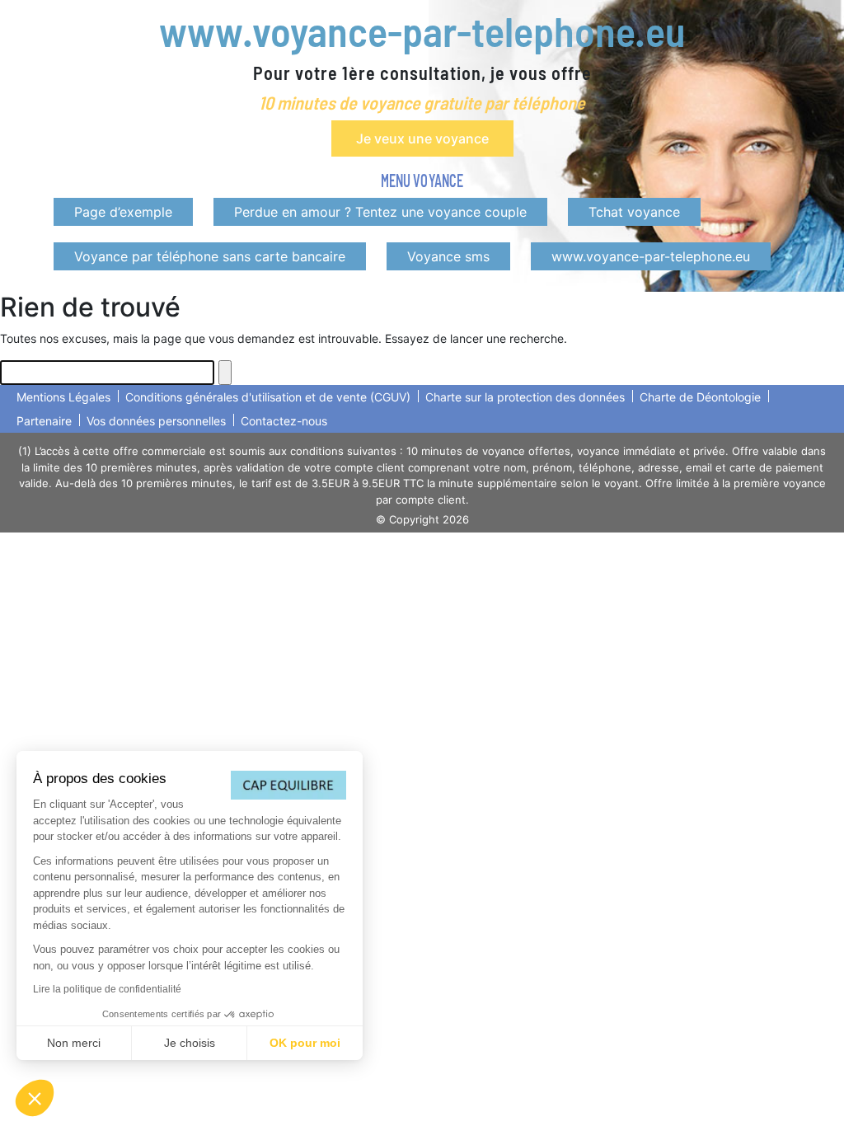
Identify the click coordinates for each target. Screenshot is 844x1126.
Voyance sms (448, 256)
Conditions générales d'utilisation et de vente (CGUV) (267, 397)
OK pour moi (305, 1042)
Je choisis (189, 1042)
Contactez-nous (284, 421)
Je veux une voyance (422, 138)
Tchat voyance (634, 212)
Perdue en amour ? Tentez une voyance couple (380, 212)
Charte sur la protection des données (525, 397)
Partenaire (44, 421)
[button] (34, 1098)
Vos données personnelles (156, 421)
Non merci (74, 1042)
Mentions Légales (63, 397)
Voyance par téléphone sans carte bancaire (209, 256)
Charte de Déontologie (700, 397)
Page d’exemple (123, 212)
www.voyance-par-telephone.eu (422, 30)
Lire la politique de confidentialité (107, 989)
